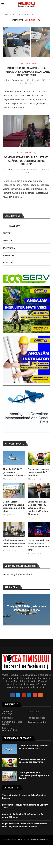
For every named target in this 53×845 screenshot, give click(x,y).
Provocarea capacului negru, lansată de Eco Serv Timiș (38, 472)
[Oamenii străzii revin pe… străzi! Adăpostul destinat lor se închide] (26, 131)
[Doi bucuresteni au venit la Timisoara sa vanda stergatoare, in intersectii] (26, 41)
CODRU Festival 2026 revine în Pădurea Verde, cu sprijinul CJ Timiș (39, 545)
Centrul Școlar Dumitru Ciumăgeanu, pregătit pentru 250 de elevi (14, 506)
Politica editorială (36, 718)
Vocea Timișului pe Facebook (17, 574)
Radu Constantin (14, 80)
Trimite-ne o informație (8, 712)
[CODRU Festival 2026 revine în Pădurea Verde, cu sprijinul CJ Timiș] (39, 529)
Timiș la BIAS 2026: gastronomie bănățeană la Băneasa (14, 472)
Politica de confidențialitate (10, 729)
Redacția (11, 169)
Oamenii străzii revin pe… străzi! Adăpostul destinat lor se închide (26, 161)
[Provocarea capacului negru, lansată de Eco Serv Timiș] (39, 458)
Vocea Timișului (9, 14)
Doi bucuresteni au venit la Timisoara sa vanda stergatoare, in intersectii (26, 72)
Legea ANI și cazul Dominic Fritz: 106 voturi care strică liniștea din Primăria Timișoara (38, 507)
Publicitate (7, 718)
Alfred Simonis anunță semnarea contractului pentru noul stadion (14, 543)
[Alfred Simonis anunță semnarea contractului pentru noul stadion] (14, 529)
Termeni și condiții (37, 722)
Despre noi (33, 712)
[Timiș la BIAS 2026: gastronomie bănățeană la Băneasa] (14, 458)
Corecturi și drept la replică (12, 723)
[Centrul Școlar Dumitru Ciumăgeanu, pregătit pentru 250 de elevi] (14, 490)
